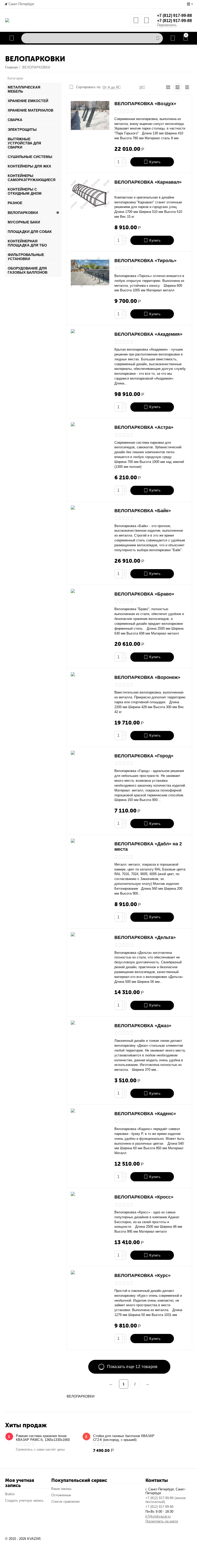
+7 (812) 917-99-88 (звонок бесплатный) (165, 1500)
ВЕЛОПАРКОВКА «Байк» (142, 510)
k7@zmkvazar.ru (158, 1516)
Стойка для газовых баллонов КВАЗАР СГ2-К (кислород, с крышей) (123, 1438)
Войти (9, 1494)
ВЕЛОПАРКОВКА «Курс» (142, 1275)
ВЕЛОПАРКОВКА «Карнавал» (148, 182)
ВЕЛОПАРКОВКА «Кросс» (143, 1197)
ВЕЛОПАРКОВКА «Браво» (144, 594)
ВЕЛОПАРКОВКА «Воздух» (145, 103)
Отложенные (61, 1495)
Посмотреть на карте (161, 1521)
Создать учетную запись (24, 1500)
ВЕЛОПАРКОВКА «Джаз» (142, 1025)
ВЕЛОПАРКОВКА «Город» (143, 755)
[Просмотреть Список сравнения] (146, 22)
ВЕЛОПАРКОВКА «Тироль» (145, 260)
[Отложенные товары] (136, 22)
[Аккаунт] (172, 38)
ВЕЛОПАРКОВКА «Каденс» (145, 1113)
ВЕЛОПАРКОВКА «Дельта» (145, 937)
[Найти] (158, 38)
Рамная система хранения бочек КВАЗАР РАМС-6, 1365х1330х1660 (43, 1438)
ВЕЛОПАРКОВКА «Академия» (148, 334)
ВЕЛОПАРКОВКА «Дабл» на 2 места (148, 846)
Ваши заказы (61, 1489)
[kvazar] (7, 20)
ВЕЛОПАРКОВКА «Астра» (143, 427)
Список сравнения (65, 1501)
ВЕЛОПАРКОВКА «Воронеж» (147, 677)
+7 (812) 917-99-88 (174, 15)
